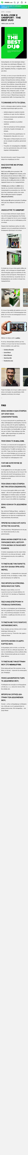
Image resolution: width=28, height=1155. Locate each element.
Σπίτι (2, 12)
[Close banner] (26, 7)
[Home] (6, 2)
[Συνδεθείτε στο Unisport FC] (18, 2)
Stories (8, 12)
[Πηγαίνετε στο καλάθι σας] (22, 2)
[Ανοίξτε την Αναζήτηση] (14, 2)
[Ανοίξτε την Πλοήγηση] (25, 2)
